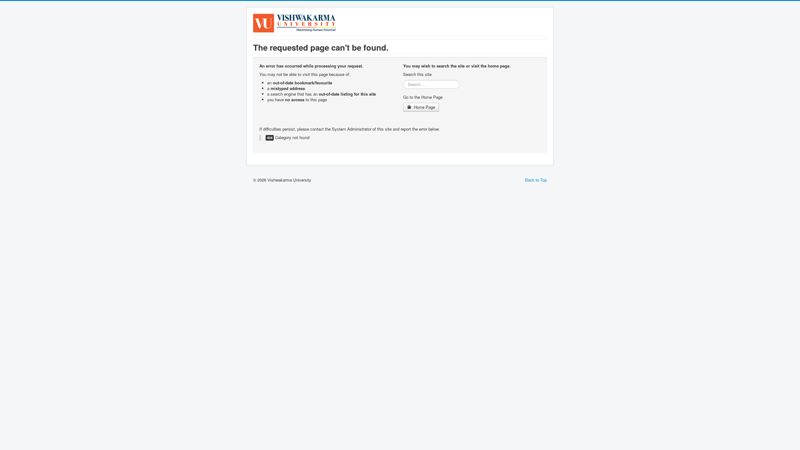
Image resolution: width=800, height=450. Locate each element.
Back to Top (536, 180)
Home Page (423, 107)
